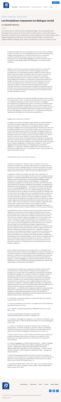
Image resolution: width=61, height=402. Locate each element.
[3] (13, 146)
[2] (41, 143)
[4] (46, 170)
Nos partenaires (24, 384)
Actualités (14, 7)
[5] (13, 181)
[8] (43, 258)
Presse (45, 7)
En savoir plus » (37, 395)
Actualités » (4, 16)
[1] (41, 112)
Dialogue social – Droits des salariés (17, 16)
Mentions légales (55, 384)
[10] (14, 282)
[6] (26, 186)
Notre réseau (33, 384)
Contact (51, 7)
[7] (26, 188)
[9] (33, 262)
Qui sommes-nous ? (36, 7)
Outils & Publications (24, 7)
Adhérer (55, 2)
